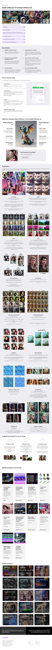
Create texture (7, 579)
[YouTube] (49, 638)
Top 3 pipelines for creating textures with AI (31, 488)
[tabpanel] (38, 93)
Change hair (23, 567)
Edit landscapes (23, 579)
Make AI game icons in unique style (7, 548)
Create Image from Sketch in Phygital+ (19, 488)
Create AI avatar (44, 517)
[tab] (13, 85)
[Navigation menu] (1, 1)
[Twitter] (44, 638)
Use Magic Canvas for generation (18, 548)
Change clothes (39, 567)
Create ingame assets (9, 591)
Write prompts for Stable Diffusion (7, 488)
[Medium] (44, 640)
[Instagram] (46, 638)
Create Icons (7, 567)
